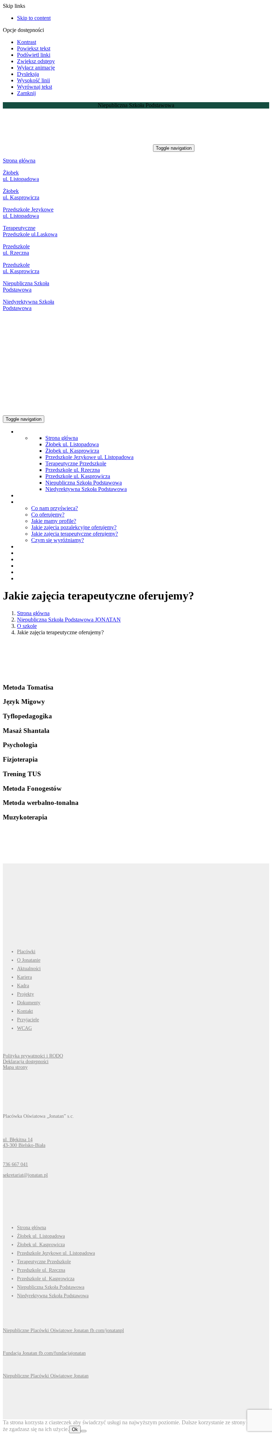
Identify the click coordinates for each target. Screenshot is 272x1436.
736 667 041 (15, 1164)
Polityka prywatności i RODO (33, 1056)
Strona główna (19, 161)
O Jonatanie (28, 960)
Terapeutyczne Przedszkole (75, 463)
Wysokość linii (33, 80)
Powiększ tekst (33, 48)
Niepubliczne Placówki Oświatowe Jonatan (46, 1376)
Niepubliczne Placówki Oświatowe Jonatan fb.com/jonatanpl (63, 1330)
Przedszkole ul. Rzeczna (16, 249)
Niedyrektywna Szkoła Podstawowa (28, 305)
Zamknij (26, 93)
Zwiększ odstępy (36, 61)
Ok (75, 1429)
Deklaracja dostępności (26, 1061)
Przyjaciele (28, 1019)
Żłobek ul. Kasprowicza (21, 194)
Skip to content (34, 18)
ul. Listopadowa (21, 216)
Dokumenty (28, 1002)
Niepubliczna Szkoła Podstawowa (26, 286)
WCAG (24, 1028)
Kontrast (26, 42)
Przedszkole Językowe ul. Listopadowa (89, 457)
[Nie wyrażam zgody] (83, 1431)
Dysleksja (28, 74)
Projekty (25, 994)
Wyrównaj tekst (34, 87)
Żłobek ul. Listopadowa (21, 176)
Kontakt (25, 1011)
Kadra (23, 985)
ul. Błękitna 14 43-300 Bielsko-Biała (24, 1142)
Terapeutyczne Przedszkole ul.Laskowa (30, 231)
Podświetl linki (33, 55)
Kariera (24, 977)
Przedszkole (17, 209)
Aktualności (29, 968)
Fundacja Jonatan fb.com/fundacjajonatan (44, 1353)
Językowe (42, 209)
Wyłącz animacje (36, 68)
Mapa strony (15, 1067)
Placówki (26, 951)
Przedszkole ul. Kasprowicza (21, 268)
